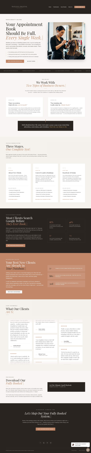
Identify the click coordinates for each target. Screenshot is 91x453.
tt (47, 442)
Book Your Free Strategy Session (45, 429)
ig (43, 442)
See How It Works (31, 61)
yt (50, 442)
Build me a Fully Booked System (43, 199)
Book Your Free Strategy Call (15, 61)
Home (50, 6)
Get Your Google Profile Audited (15, 245)
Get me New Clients (13, 199)
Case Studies (63, 6)
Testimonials (56, 6)
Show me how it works (68, 199)
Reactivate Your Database (14, 291)
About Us (70, 6)
